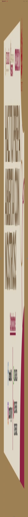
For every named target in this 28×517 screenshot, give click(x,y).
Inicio (24, 1)
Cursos (26, 1)
